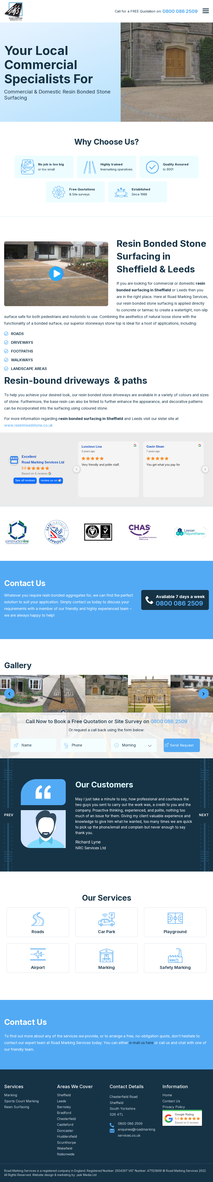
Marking (10, 1095)
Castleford (65, 1124)
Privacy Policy (173, 1107)
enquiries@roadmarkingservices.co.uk (136, 1132)
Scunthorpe (66, 1142)
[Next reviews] (205, 469)
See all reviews (25, 480)
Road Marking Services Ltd (43, 462)
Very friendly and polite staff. (101, 464)
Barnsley (64, 1107)
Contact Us (171, 1101)
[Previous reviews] (76, 469)
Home (167, 1095)
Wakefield (64, 1148)
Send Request (181, 745)
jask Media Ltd (87, 1175)
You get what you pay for (163, 464)
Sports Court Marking (21, 1101)
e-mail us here (141, 1042)
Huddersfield (67, 1136)
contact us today (87, 602)
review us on (49, 480)
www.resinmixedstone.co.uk (28, 425)
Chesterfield (66, 1119)
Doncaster (65, 1131)
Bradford (64, 1113)
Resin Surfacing (16, 1107)
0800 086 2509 (180, 11)
